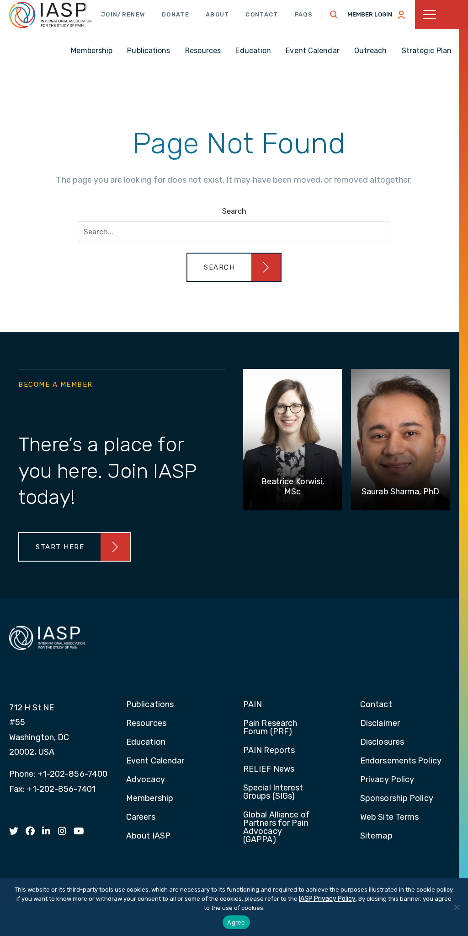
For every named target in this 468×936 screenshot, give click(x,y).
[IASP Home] (50, 15)
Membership (149, 798)
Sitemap (376, 836)
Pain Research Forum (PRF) (270, 727)
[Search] (334, 15)
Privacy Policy (387, 780)
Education (145, 742)
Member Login (369, 14)
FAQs (304, 14)
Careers (140, 817)
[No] (456, 907)
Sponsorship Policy (396, 798)
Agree (236, 922)
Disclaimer (380, 723)
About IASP (148, 836)
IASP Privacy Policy (327, 899)
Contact (261, 14)
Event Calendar (155, 761)
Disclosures (382, 742)
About (217, 14)
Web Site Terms (389, 817)
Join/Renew (123, 14)
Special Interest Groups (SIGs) (273, 792)
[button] (234, 267)
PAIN (252, 704)
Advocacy (145, 780)
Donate (175, 14)
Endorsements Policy (400, 761)
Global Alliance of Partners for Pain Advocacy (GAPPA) (276, 827)
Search (234, 211)
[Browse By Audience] (441, 14)
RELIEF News (268, 769)
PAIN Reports (269, 750)
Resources (146, 723)
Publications (150, 704)
